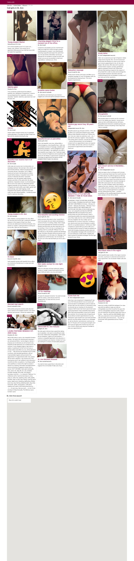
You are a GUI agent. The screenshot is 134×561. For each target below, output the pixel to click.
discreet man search (15, 304)
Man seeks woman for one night (50, 264)
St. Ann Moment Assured (47, 359)
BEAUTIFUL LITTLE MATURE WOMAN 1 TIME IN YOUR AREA (80, 195)
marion (10, 128)
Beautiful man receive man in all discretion (20, 161)
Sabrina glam (13, 87)
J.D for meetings (44, 291)
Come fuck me (73, 296)
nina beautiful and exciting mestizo (51, 215)
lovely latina (102, 53)
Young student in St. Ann (17, 214)
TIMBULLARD (10, 2)
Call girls (9, 5)
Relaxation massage (75, 70)
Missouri (24, 5)
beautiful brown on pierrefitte (49, 139)
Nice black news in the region (109, 250)
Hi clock (11, 257)
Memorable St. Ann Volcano (48, 327)
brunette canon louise (46, 90)
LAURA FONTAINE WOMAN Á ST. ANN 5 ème (21, 332)
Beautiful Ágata (104, 301)
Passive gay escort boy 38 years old (80, 125)
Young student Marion (16, 42)
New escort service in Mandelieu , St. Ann (111, 167)
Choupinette (103, 114)
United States (17, 5)
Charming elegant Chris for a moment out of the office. (49, 42)
